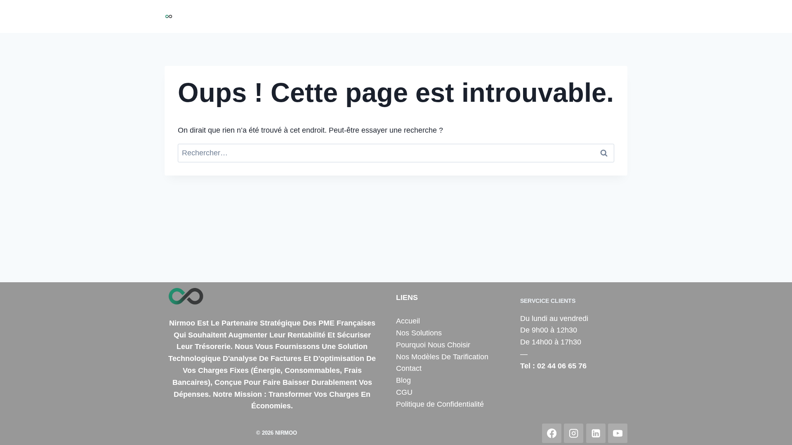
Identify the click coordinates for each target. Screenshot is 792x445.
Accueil (315, 16)
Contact (586, 16)
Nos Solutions (359, 16)
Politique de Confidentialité (440, 404)
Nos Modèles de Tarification (519, 16)
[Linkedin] (596, 433)
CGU (404, 392)
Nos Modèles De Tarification (442, 357)
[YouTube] (617, 433)
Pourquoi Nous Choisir (427, 16)
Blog (615, 16)
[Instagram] (573, 433)
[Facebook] (551, 433)
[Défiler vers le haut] (773, 430)
